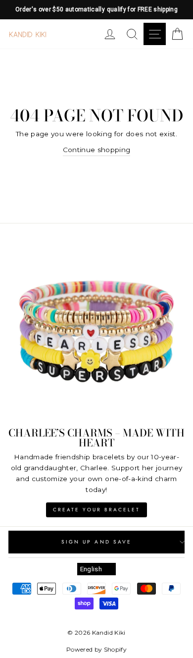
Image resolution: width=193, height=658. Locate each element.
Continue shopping (97, 150)
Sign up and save (96, 542)
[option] (96, 9)
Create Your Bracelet (96, 509)
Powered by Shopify (96, 649)
